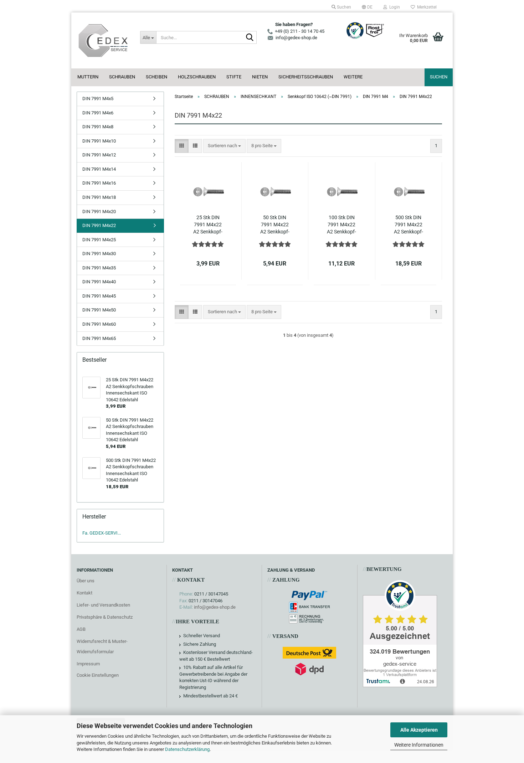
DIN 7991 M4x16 (99, 183)
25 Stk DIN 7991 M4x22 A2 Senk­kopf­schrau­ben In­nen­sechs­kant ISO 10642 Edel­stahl (208, 225)
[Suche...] (250, 37)
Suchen (438, 76)
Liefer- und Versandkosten (103, 605)
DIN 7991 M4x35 (99, 267)
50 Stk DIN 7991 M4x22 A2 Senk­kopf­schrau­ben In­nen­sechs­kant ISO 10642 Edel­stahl (274, 225)
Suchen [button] (343, 7)
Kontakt (84, 593)
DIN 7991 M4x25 (99, 239)
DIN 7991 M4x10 (99, 141)
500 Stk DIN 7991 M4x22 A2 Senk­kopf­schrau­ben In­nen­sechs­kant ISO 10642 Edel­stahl (408, 225)
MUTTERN (87, 76)
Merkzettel (426, 7)
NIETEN (260, 76)
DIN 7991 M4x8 (97, 126)
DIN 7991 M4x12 (99, 155)
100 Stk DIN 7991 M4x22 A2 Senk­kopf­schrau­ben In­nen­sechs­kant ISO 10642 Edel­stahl (341, 225)
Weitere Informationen (418, 745)
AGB (81, 629)
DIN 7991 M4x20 (99, 211)
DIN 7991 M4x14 (99, 169)
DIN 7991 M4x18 (99, 197)
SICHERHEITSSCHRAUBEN (305, 76)
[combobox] (224, 146)
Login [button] (393, 7)
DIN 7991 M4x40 (99, 281)
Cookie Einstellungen (98, 675)
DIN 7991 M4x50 (99, 310)
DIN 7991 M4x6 (97, 112)
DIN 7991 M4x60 (99, 324)
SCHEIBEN (156, 76)
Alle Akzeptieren (419, 730)
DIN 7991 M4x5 (97, 98)
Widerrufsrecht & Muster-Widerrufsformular (102, 647)
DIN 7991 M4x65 (99, 338)
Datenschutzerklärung (187, 749)
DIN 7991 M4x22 (99, 225)
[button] (367, 7)
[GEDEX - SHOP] (103, 40)
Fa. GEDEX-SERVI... (101, 533)
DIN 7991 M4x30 (99, 253)
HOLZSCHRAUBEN (197, 76)
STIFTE (233, 76)
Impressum (88, 663)
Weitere (353, 76)
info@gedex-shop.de (215, 607)
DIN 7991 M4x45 (99, 296)
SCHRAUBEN (122, 76)
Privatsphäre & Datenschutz (105, 617)
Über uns (85, 580)
